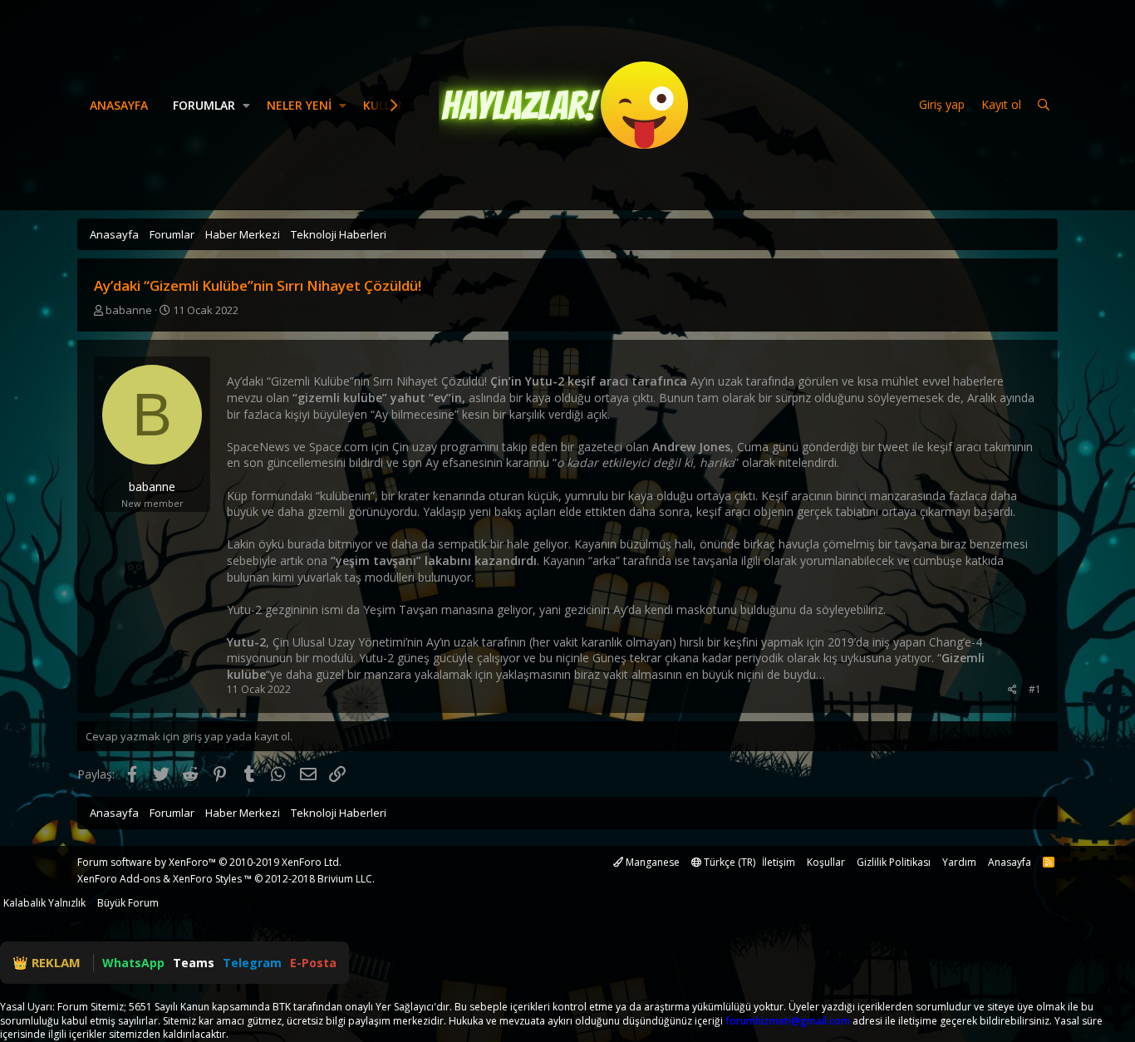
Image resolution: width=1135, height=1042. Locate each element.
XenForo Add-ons (118, 879)
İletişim (778, 862)
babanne (129, 309)
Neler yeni (299, 105)
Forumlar (204, 105)
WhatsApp (133, 963)
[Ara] (1043, 105)
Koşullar (826, 862)
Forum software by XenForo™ (209, 862)
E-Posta (313, 963)
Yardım (959, 862)
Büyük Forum (128, 903)
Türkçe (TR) (728, 862)
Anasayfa (119, 105)
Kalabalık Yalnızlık (44, 903)
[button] (246, 105)
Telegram (252, 963)
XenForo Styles (207, 879)
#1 (1035, 689)
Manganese (651, 862)
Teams (193, 963)
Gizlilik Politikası (894, 862)
